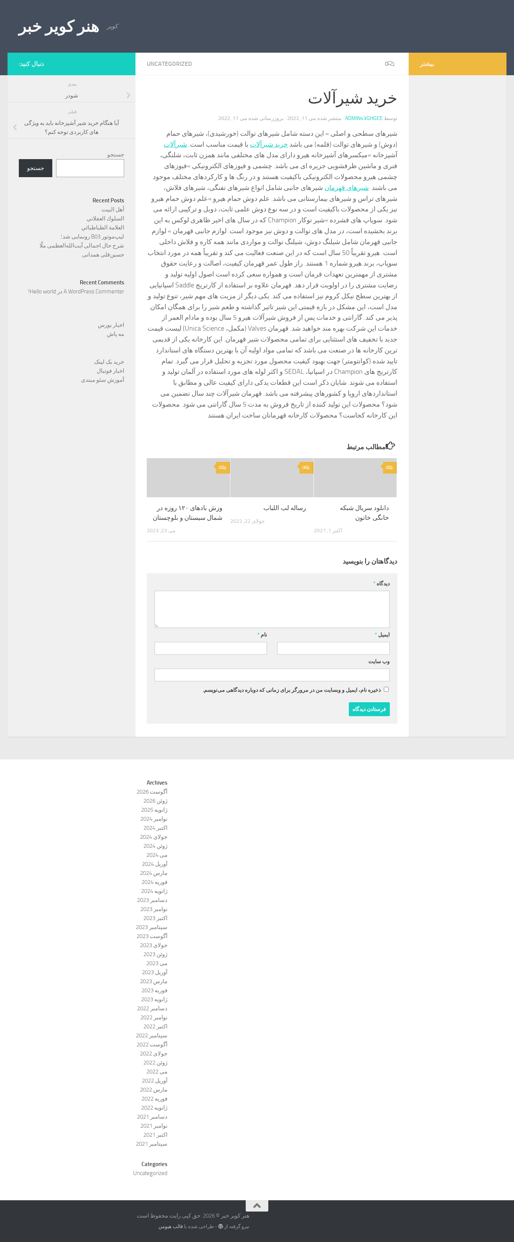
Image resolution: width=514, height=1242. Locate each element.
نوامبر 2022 (153, 1017)
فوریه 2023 (154, 990)
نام (262, 635)
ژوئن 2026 (155, 800)
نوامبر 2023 (153, 909)
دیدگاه (381, 583)
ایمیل (382, 635)
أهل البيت (113, 209)
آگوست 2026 (152, 791)
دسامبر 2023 (152, 900)
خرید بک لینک (109, 361)
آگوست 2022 (152, 1044)
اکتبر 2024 (155, 827)
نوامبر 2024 (153, 818)
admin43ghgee (364, 118)
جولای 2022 (153, 1053)
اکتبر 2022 (155, 1026)
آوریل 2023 (154, 972)
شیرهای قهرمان (346, 188)
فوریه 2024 (154, 882)
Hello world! (42, 291)
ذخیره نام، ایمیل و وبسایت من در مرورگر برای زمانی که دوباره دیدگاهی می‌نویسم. (292, 690)
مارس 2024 (153, 873)
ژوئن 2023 (155, 954)
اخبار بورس (111, 325)
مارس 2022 (153, 1089)
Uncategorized (169, 63)
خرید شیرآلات (269, 144)
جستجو (115, 154)
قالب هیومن (170, 1226)
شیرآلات (175, 144)
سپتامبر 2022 (151, 1035)
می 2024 (156, 855)
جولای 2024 (153, 837)
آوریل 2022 (154, 1080)
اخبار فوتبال (110, 370)
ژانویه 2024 (154, 891)
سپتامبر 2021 (151, 1143)
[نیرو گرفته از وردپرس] (220, 1226)
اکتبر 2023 (155, 918)
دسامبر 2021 (152, 1116)
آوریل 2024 (154, 864)
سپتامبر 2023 (151, 927)
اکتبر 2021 (155, 1134)
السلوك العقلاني (105, 218)
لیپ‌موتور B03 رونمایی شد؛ (92, 236)
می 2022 (156, 1071)
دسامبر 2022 (152, 1008)
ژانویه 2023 (154, 999)
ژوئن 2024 (155, 846)
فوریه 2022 (154, 1098)
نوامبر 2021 (153, 1125)
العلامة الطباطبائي (102, 227)
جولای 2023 (153, 945)
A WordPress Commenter (94, 291)
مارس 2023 (153, 981)
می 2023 (156, 963)
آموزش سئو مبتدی (102, 380)
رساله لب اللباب (284, 508)
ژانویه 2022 (154, 1107)
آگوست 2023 (152, 936)
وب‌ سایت (379, 661)
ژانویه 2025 (154, 809)
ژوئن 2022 (155, 1062)
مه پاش (115, 334)
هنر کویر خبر (59, 26)
